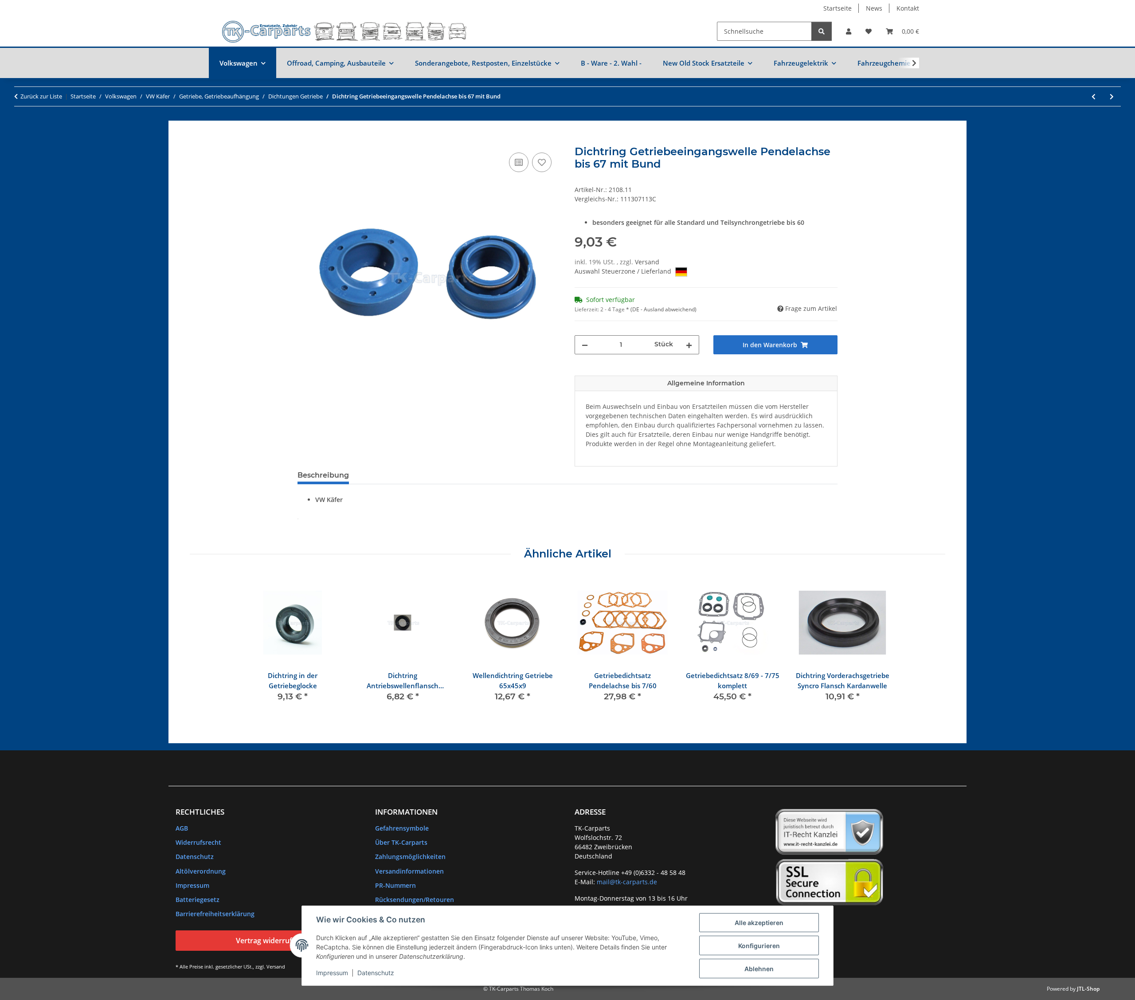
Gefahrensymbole (402, 828)
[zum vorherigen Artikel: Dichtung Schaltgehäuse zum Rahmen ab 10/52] (1093, 96)
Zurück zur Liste (41, 96)
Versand (647, 262)
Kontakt (907, 8)
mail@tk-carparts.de (627, 882)
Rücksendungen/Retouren (414, 899)
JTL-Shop (1088, 988)
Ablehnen (759, 969)
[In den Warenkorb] (304, 140)
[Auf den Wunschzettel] (542, 162)
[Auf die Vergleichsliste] (518, 162)
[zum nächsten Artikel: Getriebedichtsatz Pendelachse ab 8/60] (1112, 96)
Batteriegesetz (197, 899)
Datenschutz (375, 972)
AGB (182, 828)
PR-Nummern (395, 885)
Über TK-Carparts (401, 842)
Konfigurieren (759, 945)
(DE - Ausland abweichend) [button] (663, 309)
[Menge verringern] (585, 345)
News (874, 8)
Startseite (837, 8)
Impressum (332, 972)
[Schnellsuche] (821, 31)
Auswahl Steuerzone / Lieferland (624, 271)
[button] (848, 31)
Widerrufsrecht (198, 842)
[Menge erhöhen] (689, 345)
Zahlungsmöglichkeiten (410, 856)
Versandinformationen (409, 871)
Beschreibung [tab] (323, 475)
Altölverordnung (201, 871)
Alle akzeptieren (759, 922)
